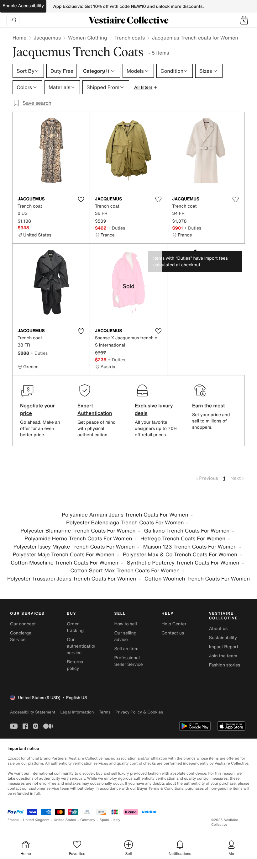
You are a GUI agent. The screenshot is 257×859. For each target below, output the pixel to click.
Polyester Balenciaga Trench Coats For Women (125, 523)
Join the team (223, 656)
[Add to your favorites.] (81, 199)
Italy (116, 820)
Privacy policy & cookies (139, 712)
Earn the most (208, 405)
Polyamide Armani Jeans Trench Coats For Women (125, 515)
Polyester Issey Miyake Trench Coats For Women (73, 547)
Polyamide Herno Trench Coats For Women (78, 539)
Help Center (174, 624)
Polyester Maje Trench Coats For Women (64, 555)
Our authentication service (82, 646)
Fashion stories (224, 665)
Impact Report (224, 647)
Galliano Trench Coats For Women (187, 531)
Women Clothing (87, 37)
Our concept (23, 624)
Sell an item (126, 648)
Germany (87, 820)
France (13, 820)
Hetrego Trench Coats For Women (182, 539)
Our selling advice (125, 636)
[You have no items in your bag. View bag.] (244, 20)
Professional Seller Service (128, 661)
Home (19, 37)
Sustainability (223, 637)
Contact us (173, 633)
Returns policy (75, 665)
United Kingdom (36, 820)
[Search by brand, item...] (12, 20)
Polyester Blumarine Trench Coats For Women (78, 531)
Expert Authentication (94, 409)
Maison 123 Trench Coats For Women (190, 547)
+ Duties (116, 228)
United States (65, 820)
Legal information (77, 712)
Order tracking (75, 627)
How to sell (125, 624)
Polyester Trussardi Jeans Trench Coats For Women (71, 579)
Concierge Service (20, 636)
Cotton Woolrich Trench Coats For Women (197, 579)
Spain (104, 820)
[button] (244, 20)
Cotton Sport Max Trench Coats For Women (125, 571)
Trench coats (129, 37)
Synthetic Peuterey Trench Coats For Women (183, 563)
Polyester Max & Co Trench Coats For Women (180, 555)
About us (218, 628)
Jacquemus (47, 37)
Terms (104, 712)
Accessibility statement (32, 712)
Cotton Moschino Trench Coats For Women (64, 563)
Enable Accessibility (23, 6)
